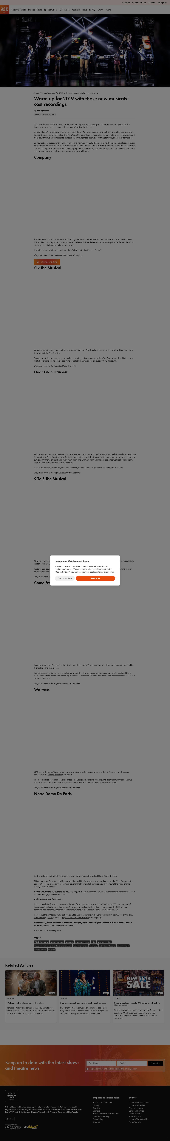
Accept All (95, 578)
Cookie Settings (65, 578)
